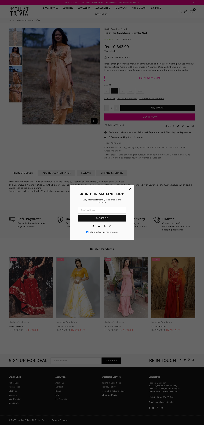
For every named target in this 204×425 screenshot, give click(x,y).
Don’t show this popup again (104, 232)
